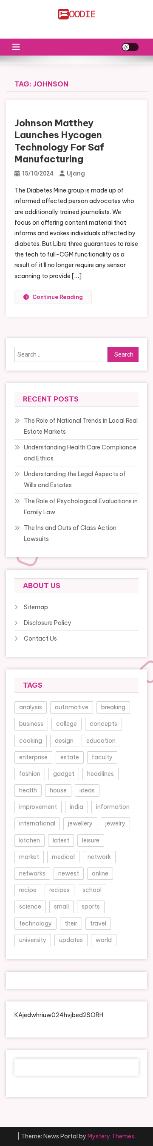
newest (68, 873)
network (99, 857)
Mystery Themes (111, 1136)
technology (35, 923)
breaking (113, 707)
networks (32, 873)
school (92, 890)
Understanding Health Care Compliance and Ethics (80, 452)
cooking (30, 740)
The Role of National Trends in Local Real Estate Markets (81, 426)
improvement (38, 807)
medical (63, 857)
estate (69, 757)
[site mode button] (130, 47)
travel (98, 923)
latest (61, 840)
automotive (71, 707)
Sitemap (36, 607)
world (104, 940)
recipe (28, 890)
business (31, 724)
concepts (103, 724)
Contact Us (40, 638)
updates (71, 940)
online (100, 873)
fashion (29, 774)
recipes (59, 890)
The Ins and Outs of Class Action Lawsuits (70, 533)
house (58, 790)
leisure (90, 840)
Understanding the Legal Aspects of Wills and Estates (75, 479)
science (30, 906)
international (37, 823)
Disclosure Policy (47, 623)
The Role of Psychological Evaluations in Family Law (81, 506)
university (32, 940)
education (101, 740)
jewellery (80, 823)
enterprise (33, 757)
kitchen (29, 840)
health (28, 790)
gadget (63, 774)
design (64, 740)
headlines (100, 774)
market (29, 857)
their (71, 923)
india (76, 807)
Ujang (76, 173)
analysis (30, 707)
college (66, 724)
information (113, 807)
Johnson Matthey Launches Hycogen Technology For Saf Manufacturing (59, 141)
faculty (102, 757)
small (61, 906)
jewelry (115, 823)
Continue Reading (57, 296)
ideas (87, 790)
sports (91, 906)
